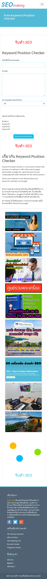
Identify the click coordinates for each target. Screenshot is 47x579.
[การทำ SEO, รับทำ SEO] (23, 369)
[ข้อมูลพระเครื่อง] (23, 288)
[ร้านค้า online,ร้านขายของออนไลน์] (23, 244)
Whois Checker (12, 537)
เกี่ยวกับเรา (11, 566)
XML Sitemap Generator (15, 534)
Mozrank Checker (13, 544)
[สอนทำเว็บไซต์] (23, 396)
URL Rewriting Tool (14, 541)
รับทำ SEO (10, 500)
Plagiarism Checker (14, 547)
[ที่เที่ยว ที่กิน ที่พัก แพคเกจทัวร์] (23, 337)
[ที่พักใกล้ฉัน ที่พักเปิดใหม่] (23, 421)
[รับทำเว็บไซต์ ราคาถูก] (23, 221)
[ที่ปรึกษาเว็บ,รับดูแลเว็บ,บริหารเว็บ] (23, 270)
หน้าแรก (10, 560)
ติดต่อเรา (10, 563)
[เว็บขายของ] (23, 306)
